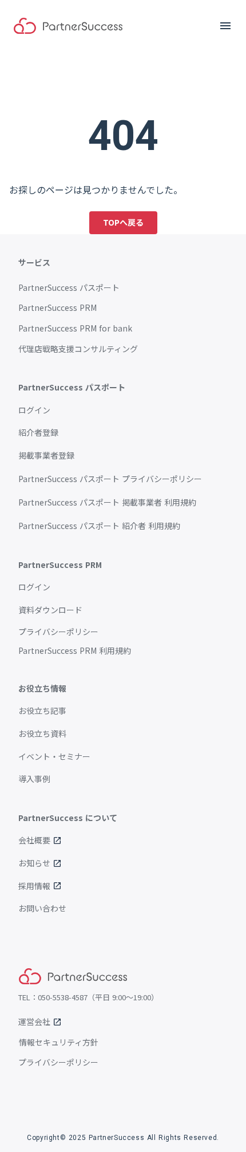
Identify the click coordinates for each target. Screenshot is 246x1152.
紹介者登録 (38, 432)
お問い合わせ (42, 908)
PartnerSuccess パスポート (69, 287)
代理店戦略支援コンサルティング (78, 349)
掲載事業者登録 (46, 455)
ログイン (34, 410)
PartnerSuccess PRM (57, 307)
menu (225, 26)
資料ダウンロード (50, 610)
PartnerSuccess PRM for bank (75, 328)
